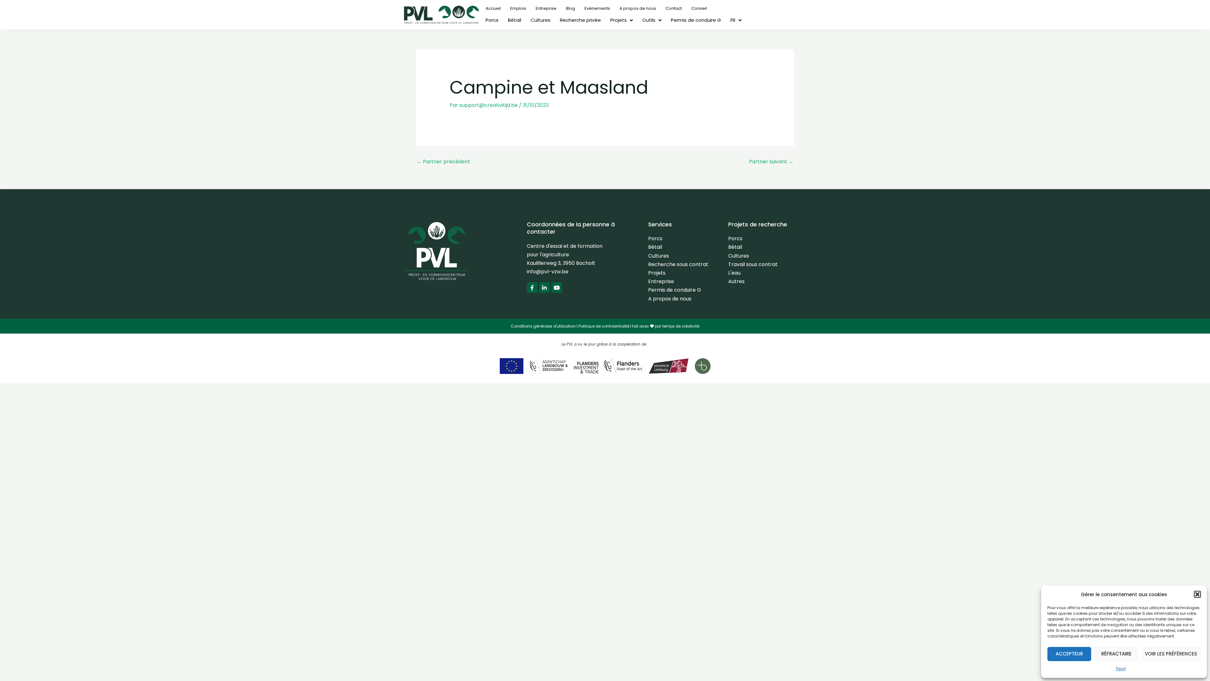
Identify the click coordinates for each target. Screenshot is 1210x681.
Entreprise (546, 8)
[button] (1197, 594)
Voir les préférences (1171, 653)
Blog (570, 8)
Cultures (540, 20)
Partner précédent (443, 161)
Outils (648, 20)
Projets (618, 20)
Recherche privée (580, 20)
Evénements (597, 8)
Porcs (492, 20)
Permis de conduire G (696, 20)
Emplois (518, 8)
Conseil (699, 8)
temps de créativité (680, 326)
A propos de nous (637, 8)
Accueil (493, 8)
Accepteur (1069, 653)
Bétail (514, 20)
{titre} (1121, 669)
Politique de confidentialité (604, 326)
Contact (674, 8)
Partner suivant (771, 161)
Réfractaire (1116, 653)
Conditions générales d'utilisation (543, 326)
